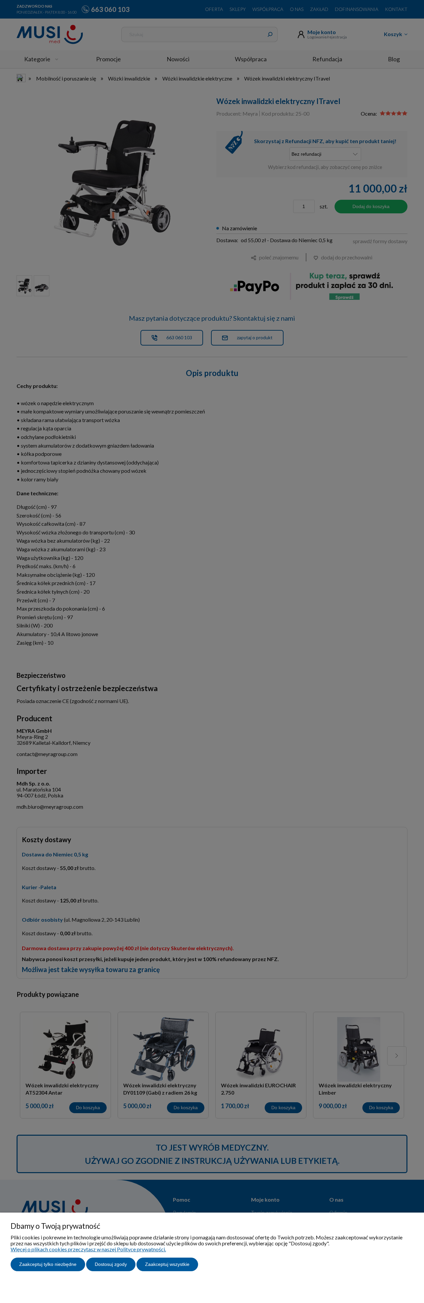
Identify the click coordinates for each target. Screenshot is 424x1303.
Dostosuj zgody (111, 1264)
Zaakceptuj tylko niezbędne (48, 1264)
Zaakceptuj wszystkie (167, 1264)
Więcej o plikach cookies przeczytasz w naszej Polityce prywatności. (88, 1249)
